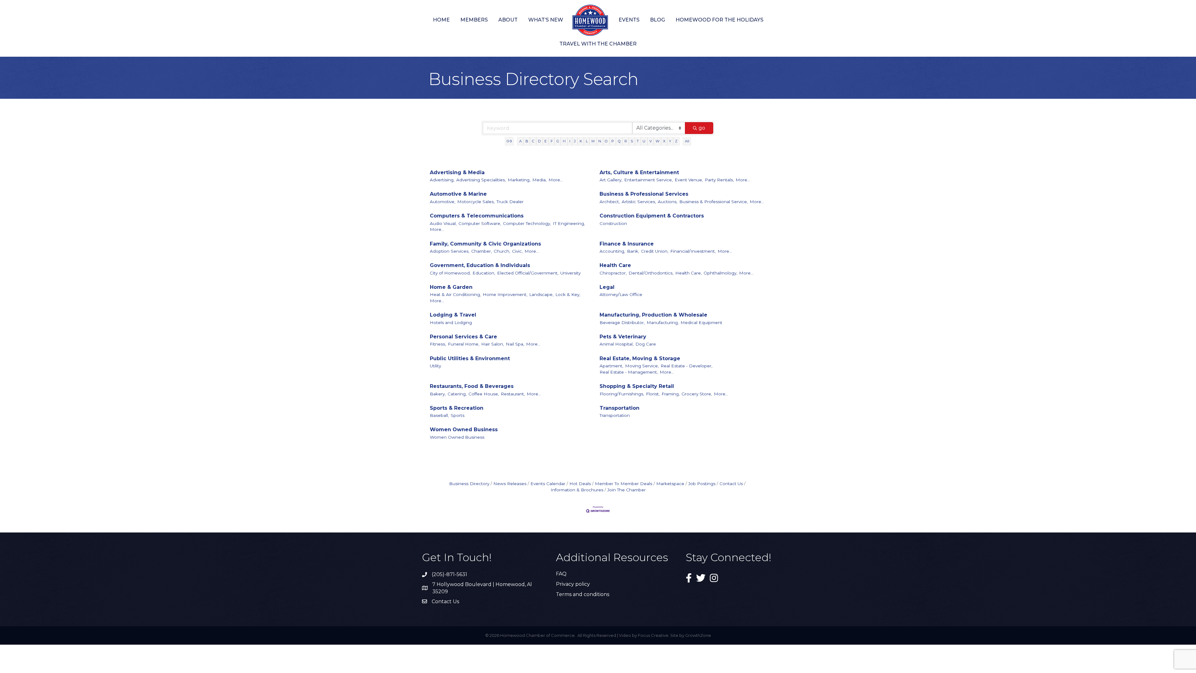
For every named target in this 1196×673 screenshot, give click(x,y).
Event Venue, (689, 179)
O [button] (606, 141)
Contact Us (731, 483)
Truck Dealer (510, 201)
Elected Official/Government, (527, 272)
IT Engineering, (569, 223)
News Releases (509, 483)
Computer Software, (479, 223)
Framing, (671, 393)
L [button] (587, 141)
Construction (613, 223)
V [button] (650, 141)
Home (441, 20)
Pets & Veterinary (623, 337)
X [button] (664, 141)
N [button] (599, 141)
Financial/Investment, (693, 251)
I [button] (569, 141)
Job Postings (701, 483)
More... (555, 179)
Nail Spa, (515, 343)
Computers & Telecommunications (477, 216)
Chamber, (481, 251)
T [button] (638, 141)
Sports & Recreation (456, 408)
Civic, (517, 251)
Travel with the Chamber (598, 44)
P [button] (612, 141)
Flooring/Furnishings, (622, 393)
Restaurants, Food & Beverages (472, 386)
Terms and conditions (582, 594)
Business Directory (469, 483)
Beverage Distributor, (622, 322)
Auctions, (667, 201)
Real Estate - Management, (629, 372)
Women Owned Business (464, 429)
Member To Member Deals (623, 483)
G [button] (558, 141)
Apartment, (611, 365)
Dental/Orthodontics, (651, 272)
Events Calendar (547, 483)
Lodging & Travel (453, 315)
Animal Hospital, (617, 343)
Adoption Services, (449, 251)
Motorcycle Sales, (476, 201)
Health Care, (688, 272)
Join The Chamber (626, 489)
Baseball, (439, 415)
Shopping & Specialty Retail (637, 386)
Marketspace (670, 483)
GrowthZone (698, 635)
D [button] (539, 141)
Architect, (610, 201)
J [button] (575, 141)
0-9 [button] (509, 141)
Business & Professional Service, (713, 201)
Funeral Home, (463, 343)
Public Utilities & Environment (470, 358)
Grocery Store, (696, 393)
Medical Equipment (701, 322)
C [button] (533, 141)
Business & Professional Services (644, 194)
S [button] (632, 141)
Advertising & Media (457, 172)
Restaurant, (513, 393)
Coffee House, (483, 393)
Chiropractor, (613, 272)
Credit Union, (654, 251)
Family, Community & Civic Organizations (485, 244)
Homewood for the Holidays (719, 20)
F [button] (552, 141)
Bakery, (438, 393)
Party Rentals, (719, 179)
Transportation (619, 408)
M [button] (593, 141)
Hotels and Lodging (451, 322)
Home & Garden (451, 287)
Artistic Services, (639, 201)
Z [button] (676, 141)
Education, (483, 272)
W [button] (657, 141)
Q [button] (619, 141)
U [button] (644, 141)
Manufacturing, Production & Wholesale (653, 315)
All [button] (687, 141)
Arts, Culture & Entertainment (639, 172)
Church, (502, 251)
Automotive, (442, 201)
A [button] (520, 141)
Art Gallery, (611, 179)
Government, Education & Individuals (480, 265)
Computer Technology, (527, 223)
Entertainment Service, (648, 179)
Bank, (633, 251)
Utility (435, 365)
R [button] (625, 141)
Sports (457, 415)
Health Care (615, 265)
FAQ (561, 574)
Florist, (653, 393)
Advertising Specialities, (481, 179)
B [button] (526, 141)
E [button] (545, 141)
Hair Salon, (492, 343)
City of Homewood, (450, 272)
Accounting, (612, 251)
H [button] (564, 141)
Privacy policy (573, 584)
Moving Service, (642, 365)
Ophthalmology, (720, 272)
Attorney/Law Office (621, 294)
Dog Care (645, 343)
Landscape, (541, 294)
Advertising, (442, 179)
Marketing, (519, 179)
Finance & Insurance (627, 244)
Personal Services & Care (463, 337)
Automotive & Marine (458, 194)
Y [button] (670, 141)
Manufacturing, (663, 322)
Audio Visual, (443, 223)
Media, (539, 179)
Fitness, (438, 343)
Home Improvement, (505, 294)
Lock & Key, (567, 294)
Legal (607, 287)
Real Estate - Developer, (686, 365)
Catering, (457, 393)
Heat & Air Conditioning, (455, 294)
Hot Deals (580, 483)
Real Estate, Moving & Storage (640, 358)
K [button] (581, 141)
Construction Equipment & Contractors (652, 216)
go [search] (702, 128)
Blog (657, 20)
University (570, 272)
